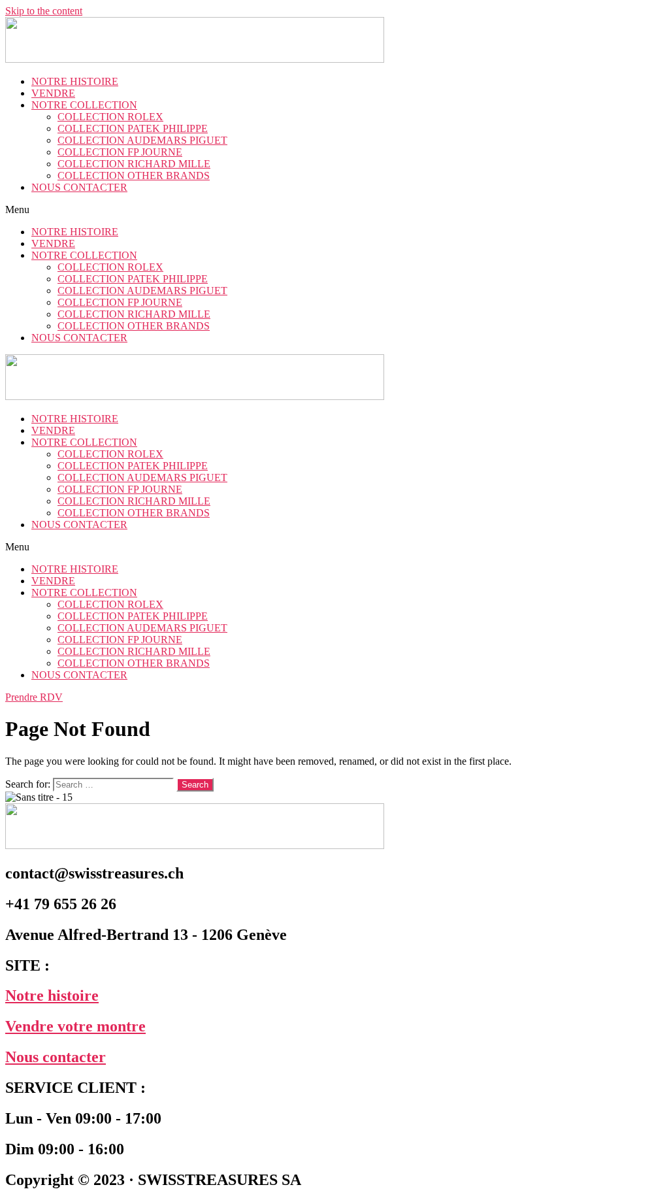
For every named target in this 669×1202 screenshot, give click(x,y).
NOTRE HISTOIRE (74, 81)
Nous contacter (55, 1056)
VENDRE (53, 93)
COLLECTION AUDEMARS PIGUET (142, 140)
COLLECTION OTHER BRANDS (133, 175)
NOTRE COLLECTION (84, 104)
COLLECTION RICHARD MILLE (133, 163)
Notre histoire (52, 995)
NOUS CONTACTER (79, 187)
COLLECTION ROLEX (110, 116)
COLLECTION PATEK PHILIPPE (132, 128)
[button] (334, 210)
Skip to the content (43, 10)
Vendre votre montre (75, 1026)
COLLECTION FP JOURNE (119, 152)
